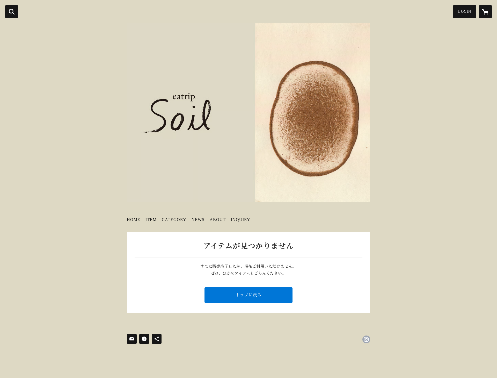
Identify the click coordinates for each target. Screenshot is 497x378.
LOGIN (464, 11)
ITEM (151, 219)
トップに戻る (249, 295)
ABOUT (218, 219)
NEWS (198, 219)
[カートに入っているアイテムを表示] (485, 11)
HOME (133, 219)
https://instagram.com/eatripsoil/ (366, 339)
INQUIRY (240, 219)
